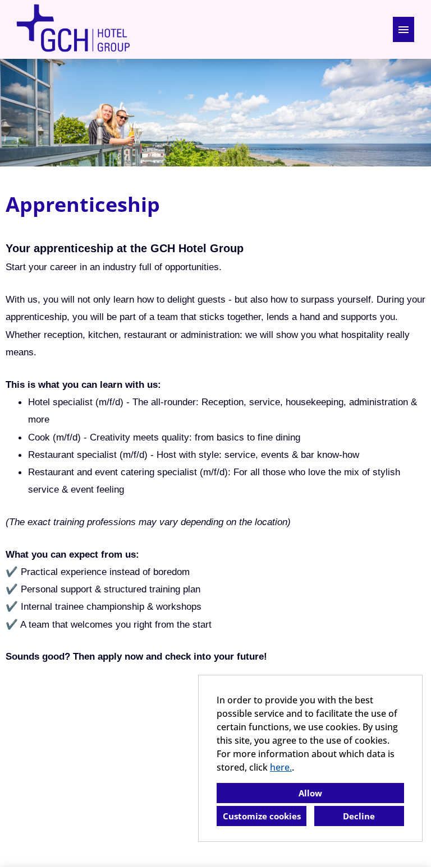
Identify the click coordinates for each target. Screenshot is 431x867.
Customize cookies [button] (262, 816)
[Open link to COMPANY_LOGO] (73, 29)
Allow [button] (310, 793)
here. (281, 767)
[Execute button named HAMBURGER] (403, 29)
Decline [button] (359, 816)
